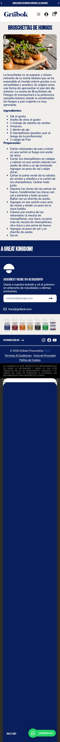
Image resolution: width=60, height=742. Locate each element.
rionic (47, 351)
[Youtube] (55, 340)
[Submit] (51, 298)
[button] (1, 3)
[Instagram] (44, 340)
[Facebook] (49, 340)
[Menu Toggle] (38, 14)
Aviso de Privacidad (44, 355)
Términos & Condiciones (18, 355)
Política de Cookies (30, 360)
